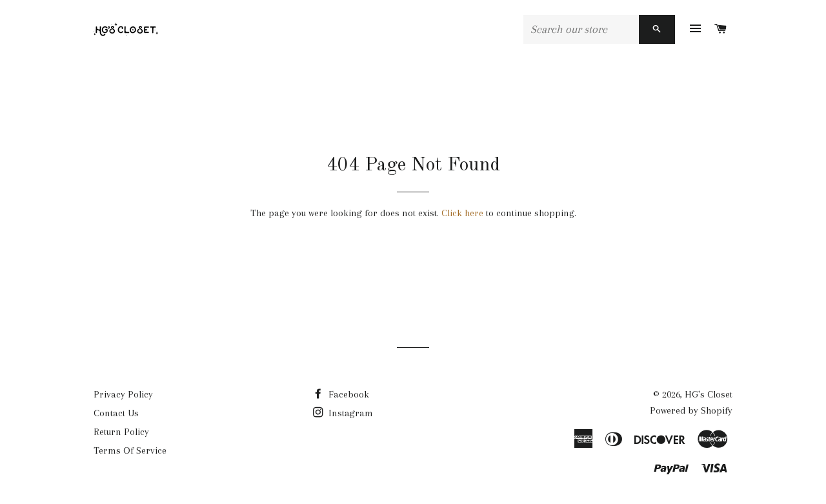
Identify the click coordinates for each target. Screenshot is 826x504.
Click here (462, 213)
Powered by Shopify (691, 410)
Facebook (347, 394)
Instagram (349, 413)
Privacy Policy (123, 394)
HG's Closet (708, 394)
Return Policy (121, 432)
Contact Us (116, 413)
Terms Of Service (130, 450)
